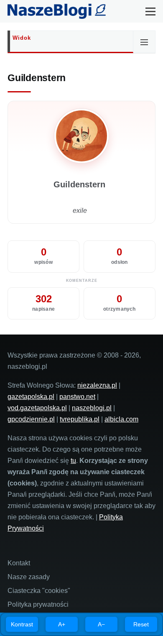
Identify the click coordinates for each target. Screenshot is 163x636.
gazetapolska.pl (31, 396)
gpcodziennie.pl (31, 419)
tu (73, 460)
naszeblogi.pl (92, 407)
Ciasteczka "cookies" (39, 590)
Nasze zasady (29, 576)
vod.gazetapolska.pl (37, 407)
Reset (141, 624)
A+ (61, 624)
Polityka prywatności (38, 604)
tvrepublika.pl (79, 419)
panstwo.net (77, 396)
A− (101, 624)
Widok (22, 38)
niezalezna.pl (97, 385)
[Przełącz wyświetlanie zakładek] (144, 42)
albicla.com (121, 419)
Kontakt (19, 563)
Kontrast (22, 624)
